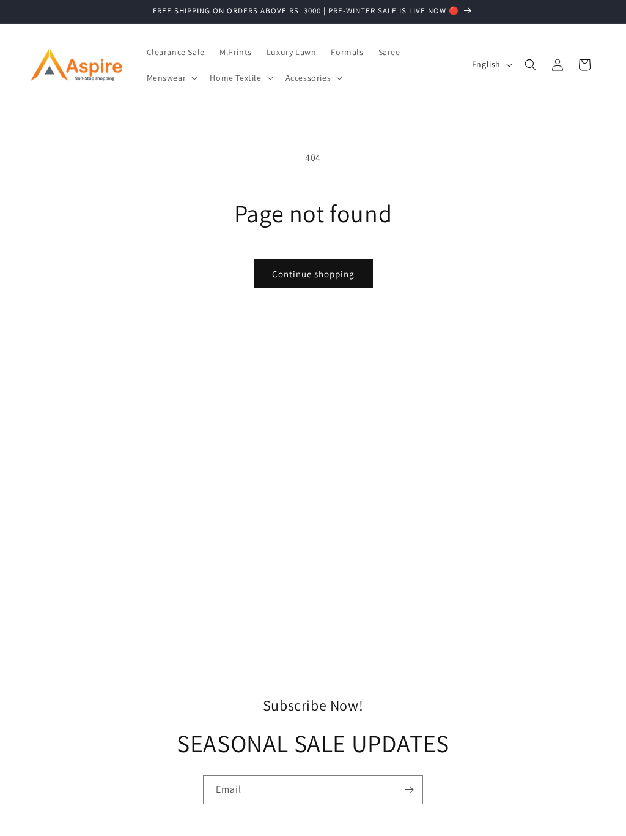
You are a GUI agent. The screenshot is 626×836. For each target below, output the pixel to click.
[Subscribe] (409, 789)
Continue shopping (313, 274)
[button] (171, 78)
